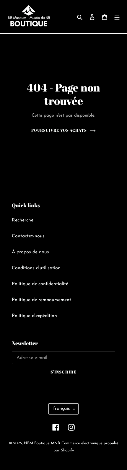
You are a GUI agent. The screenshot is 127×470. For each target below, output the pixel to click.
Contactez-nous (28, 236)
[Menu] (117, 16)
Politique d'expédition (34, 316)
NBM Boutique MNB (42, 443)
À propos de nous (30, 252)
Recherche (22, 220)
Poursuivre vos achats (59, 130)
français (61, 408)
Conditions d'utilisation (36, 268)
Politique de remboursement (41, 300)
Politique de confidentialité (40, 284)
